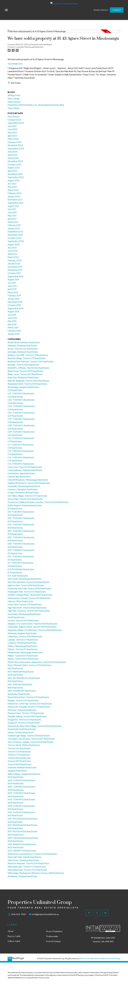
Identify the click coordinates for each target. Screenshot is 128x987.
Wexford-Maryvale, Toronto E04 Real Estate (28, 863)
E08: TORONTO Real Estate (21, 543)
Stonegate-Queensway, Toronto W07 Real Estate (31, 738)
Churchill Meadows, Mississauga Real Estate (28, 479)
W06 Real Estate (15, 796)
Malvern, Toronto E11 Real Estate (23, 649)
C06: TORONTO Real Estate (21, 412)
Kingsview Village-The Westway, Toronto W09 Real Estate (35, 630)
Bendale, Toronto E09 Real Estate (23, 364)
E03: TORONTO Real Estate (21, 524)
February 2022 (15, 193)
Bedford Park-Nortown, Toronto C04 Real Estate (31, 361)
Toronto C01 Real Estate (19, 748)
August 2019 (13, 279)
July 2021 (12, 209)
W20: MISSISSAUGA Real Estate (23, 838)
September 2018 (15, 308)
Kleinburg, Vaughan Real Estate (22, 633)
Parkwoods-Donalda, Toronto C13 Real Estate (29, 706)
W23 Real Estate (15, 841)
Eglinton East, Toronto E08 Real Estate (26, 585)
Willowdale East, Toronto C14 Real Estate (27, 866)
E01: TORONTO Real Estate (21, 511)
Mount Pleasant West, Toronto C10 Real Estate (29, 665)
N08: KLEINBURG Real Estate (22, 690)
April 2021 (12, 218)
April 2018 (12, 324)
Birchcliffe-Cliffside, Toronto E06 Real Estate (28, 368)
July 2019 (12, 282)
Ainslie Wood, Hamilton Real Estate (24, 342)
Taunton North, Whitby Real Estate (24, 745)
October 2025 (14, 119)
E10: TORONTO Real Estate (21, 556)
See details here (15, 63)
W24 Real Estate (16, 847)
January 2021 (14, 228)
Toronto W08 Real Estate (19, 764)
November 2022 (15, 174)
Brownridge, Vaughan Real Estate (23, 387)
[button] (101, 10)
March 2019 (13, 292)
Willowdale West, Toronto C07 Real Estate (27, 869)
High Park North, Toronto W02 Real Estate (27, 607)
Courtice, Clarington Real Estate (23, 489)
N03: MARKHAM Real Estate (21, 671)
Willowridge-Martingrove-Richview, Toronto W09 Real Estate (36, 873)
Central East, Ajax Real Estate (21, 473)
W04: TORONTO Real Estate (21, 786)
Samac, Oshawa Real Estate (21, 732)
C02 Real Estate (15, 396)
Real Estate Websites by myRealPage (106, 959)
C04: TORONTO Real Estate (21, 406)
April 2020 (12, 254)
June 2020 (13, 250)
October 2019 (14, 273)
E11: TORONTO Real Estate (20, 563)
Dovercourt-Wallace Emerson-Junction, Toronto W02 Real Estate (38, 502)
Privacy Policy (85, 959)
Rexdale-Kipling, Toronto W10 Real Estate (27, 716)
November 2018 (15, 302)
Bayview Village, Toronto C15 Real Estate (27, 358)
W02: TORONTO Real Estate (21, 780)
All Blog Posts (14, 95)
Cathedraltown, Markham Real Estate (25, 470)
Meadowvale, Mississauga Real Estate (25, 652)
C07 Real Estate (15, 415)
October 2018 (14, 305)
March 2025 (13, 139)
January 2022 (14, 196)
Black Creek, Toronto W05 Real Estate (25, 371)
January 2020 (14, 263)
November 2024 (15, 145)
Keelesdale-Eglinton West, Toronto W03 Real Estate (32, 626)
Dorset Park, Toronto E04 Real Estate (25, 499)
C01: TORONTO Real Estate (21, 393)
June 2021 (12, 212)
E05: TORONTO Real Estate (21, 537)
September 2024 (16, 148)
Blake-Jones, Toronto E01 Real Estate (25, 374)
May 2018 (12, 321)
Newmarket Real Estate (19, 694)
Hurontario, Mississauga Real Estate (24, 614)
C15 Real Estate (15, 460)
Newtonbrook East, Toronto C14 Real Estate (28, 697)
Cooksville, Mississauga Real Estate (29, 47)
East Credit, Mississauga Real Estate (24, 579)
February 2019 (14, 295)
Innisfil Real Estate (16, 617)
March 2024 (13, 158)
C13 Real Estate (15, 447)
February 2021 (14, 225)
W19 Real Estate (15, 828)
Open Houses (14, 101)
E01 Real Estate (15, 508)
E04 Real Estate (15, 527)
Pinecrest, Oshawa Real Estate (22, 710)
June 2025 (12, 129)
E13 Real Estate (15, 566)
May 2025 (12, 132)
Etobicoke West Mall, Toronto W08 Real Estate (29, 588)
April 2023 (12, 171)
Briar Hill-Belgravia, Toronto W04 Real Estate (28, 380)
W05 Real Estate (16, 790)
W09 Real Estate (15, 802)
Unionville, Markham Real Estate (22, 767)
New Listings (14, 98)
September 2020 (16, 241)
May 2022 (12, 187)
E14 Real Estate (15, 572)
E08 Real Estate (15, 540)
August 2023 (14, 167)
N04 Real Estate (15, 674)
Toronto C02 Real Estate (19, 751)
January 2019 (14, 298)
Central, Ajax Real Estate (19, 476)
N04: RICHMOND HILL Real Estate (24, 678)
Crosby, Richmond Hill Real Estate (23, 492)
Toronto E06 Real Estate (19, 758)
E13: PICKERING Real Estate (21, 569)
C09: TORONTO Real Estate (21, 431)
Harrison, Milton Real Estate (20, 601)
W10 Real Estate (15, 809)
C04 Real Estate (15, 403)
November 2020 (15, 234)
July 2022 (12, 183)
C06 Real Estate (15, 409)
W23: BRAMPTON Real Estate (22, 844)
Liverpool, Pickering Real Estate (22, 642)
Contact (116, 10)
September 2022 (16, 177)
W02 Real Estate (16, 777)
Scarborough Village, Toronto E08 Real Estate (29, 735)
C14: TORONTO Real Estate (21, 457)
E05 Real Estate (15, 534)
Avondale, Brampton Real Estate (23, 352)
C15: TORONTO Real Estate (21, 463)
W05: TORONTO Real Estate (21, 793)
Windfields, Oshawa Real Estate (22, 876)
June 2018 (12, 318)
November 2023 (15, 161)
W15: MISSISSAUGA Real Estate (23, 818)
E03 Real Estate (15, 521)
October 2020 (14, 238)
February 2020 (15, 260)
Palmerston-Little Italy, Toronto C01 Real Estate (30, 703)
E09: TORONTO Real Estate (21, 550)
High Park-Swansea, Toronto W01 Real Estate (29, 610)
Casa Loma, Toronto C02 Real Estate (25, 467)
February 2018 (14, 330)
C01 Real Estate (15, 390)
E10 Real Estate (15, 553)
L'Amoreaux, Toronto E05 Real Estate (25, 636)
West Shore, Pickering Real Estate (23, 860)
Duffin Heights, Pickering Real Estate (25, 505)
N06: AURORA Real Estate (20, 684)
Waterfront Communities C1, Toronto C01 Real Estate (32, 854)
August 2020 (14, 244)
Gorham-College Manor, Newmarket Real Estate (30, 594)
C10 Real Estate (15, 435)
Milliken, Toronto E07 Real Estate (23, 655)
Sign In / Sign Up (101, 10)
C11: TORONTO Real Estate (21, 444)
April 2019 (12, 289)
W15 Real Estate (15, 815)
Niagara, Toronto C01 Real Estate (23, 700)
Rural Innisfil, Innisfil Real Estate (22, 729)
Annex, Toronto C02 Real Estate (23, 348)
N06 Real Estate (15, 681)
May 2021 (12, 215)
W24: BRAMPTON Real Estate (22, 850)
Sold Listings (13, 108)
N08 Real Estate (15, 687)
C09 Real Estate (15, 428)
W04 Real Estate (16, 783)
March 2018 (13, 327)
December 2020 (15, 231)
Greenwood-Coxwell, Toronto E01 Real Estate (29, 598)
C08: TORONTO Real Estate (21, 425)
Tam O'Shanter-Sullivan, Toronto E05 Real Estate (30, 742)
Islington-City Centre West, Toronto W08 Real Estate (32, 623)
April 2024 (12, 155)
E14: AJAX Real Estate (18, 575)
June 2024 (13, 151)
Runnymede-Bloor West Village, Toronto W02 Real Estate (34, 726)
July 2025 (12, 126)
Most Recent (14, 116)
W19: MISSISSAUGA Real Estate (22, 831)
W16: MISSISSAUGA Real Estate (22, 825)
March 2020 (13, 257)
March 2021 (13, 222)
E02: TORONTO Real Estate (21, 518)
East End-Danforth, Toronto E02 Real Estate (28, 582)
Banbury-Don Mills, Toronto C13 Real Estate (28, 355)
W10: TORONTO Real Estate (21, 812)
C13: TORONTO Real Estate (21, 451)
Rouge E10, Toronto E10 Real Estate (24, 719)
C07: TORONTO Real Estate (21, 419)
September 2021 (15, 202)
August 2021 (13, 206)
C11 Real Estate (15, 441)
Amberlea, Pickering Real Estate (22, 345)
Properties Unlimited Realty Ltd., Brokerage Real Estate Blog (36, 105)
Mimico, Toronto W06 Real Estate (23, 658)
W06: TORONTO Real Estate (21, 799)
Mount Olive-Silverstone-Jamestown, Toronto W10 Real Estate (37, 662)
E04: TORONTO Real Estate (21, 531)
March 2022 (13, 190)
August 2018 (13, 311)
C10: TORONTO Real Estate (21, 438)
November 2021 (15, 199)
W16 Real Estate (15, 822)
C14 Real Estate (15, 454)
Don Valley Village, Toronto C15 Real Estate (27, 495)
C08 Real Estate (15, 422)
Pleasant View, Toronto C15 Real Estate (26, 713)
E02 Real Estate (15, 515)
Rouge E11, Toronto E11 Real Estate (24, 722)
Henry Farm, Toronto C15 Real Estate (25, 604)
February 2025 (15, 142)
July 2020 (12, 247)
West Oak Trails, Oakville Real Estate (24, 857)
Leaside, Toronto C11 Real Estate (23, 639)
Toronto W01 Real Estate (19, 761)
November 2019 (15, 270)
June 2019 (12, 286)
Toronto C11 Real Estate (19, 754)
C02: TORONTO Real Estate (21, 399)
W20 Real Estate (16, 834)
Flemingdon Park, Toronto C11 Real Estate (27, 591)
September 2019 (15, 276)
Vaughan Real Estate (17, 770)
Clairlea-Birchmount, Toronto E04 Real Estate (29, 483)
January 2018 (14, 334)
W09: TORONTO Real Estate (21, 806)
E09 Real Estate (15, 547)
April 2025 (12, 135)
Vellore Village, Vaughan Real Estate (24, 774)
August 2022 (14, 180)
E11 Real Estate (15, 559)
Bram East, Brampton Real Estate (23, 377)
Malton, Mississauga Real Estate (22, 646)
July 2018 (12, 314)
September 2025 (16, 123)
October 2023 (14, 164)
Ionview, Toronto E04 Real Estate (23, 620)
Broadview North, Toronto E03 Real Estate (27, 384)
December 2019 (15, 266)
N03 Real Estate (15, 668)
